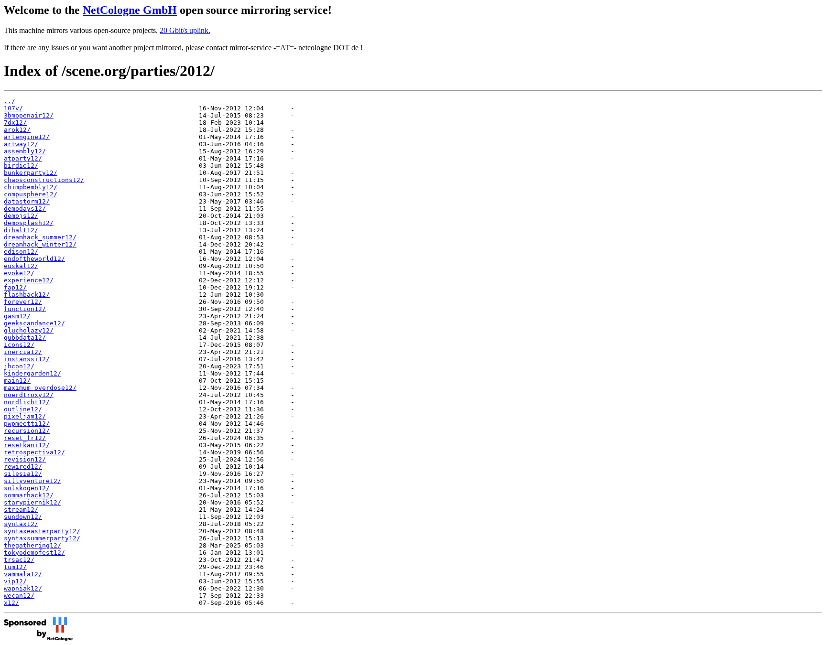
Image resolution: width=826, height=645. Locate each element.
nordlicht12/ (27, 402)
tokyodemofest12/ (34, 552)
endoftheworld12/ (34, 258)
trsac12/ (19, 559)
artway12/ (21, 144)
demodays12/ (25, 208)
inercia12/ (23, 351)
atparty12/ (23, 158)
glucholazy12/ (29, 330)
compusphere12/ (30, 194)
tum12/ (15, 566)
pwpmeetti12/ (27, 423)
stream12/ (21, 509)
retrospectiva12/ (34, 452)
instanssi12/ (27, 359)
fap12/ (15, 287)
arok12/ (17, 129)
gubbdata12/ (25, 337)
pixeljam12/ (25, 416)
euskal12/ (21, 265)
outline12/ (23, 409)
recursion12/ (27, 430)
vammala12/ (23, 574)
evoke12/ (19, 273)
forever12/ (23, 301)
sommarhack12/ (29, 495)
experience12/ (29, 280)
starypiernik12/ (32, 502)
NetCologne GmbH (130, 10)
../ (9, 101)
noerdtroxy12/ (29, 394)
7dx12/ (15, 122)
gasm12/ (17, 316)
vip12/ (15, 581)
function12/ (25, 308)
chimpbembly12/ (30, 187)
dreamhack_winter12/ (40, 244)
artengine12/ (27, 136)
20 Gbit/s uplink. (185, 30)
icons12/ (19, 344)
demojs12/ (21, 215)
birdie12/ (21, 165)
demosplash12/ (29, 222)
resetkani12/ (27, 445)
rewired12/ (23, 466)
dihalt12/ (21, 230)
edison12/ (21, 251)
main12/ (17, 380)
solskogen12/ (27, 488)
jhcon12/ (19, 366)
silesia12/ (23, 473)
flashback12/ (27, 294)
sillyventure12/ (32, 480)
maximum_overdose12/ (40, 387)
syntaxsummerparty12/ (42, 538)
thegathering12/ (32, 545)
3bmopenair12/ (29, 115)
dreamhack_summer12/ (40, 237)
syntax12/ (21, 523)
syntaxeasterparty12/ (42, 531)
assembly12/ (25, 151)
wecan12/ (19, 595)
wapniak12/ (23, 588)
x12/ (11, 602)
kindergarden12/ (32, 373)
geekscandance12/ (34, 323)
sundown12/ (23, 516)
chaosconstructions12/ (44, 179)
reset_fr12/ (25, 437)
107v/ (13, 108)
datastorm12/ (27, 201)
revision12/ (25, 459)
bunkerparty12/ (30, 172)
